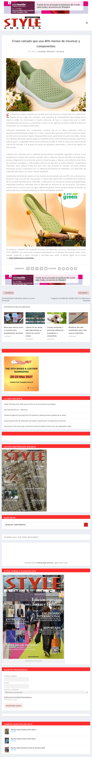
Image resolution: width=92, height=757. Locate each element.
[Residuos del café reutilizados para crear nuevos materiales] (78, 318)
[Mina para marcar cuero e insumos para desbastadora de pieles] (13, 318)
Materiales (51, 51)
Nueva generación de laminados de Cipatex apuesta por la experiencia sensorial (35, 421)
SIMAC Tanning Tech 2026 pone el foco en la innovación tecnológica (30, 404)
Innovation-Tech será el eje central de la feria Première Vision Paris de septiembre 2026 (37, 426)
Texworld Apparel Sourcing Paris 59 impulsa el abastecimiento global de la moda (35, 415)
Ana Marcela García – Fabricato (16, 410)
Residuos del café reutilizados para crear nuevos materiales (78, 330)
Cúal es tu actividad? (11, 690)
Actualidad (42, 51)
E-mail (6, 683)
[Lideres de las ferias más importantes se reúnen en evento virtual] (35, 318)
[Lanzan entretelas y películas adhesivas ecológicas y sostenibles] (56, 318)
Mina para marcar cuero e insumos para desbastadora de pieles (13, 330)
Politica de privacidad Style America (18, 697)
